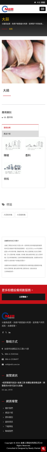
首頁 (11, 29)
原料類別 (9, 417)
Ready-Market (34, 448)
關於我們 (9, 408)
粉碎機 (40, 265)
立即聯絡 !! (23, 297)
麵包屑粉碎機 (18, 268)
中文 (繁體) (41, 2)
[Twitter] (6, 332)
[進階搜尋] (43, 449)
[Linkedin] (9, 332)
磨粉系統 (26, 268)
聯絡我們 (9, 431)
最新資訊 (9, 422)
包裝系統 (32, 268)
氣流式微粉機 (8, 268)
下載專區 (9, 426)
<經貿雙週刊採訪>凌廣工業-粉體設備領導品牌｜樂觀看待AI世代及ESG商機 (23, 384)
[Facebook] (2, 332)
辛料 (6, 179)
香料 (28, 155)
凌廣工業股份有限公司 (30, 443)
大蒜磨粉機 (21, 215)
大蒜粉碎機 (8, 215)
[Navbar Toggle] (43, 9)
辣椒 (6, 155)
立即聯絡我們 (8, 271)
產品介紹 (9, 413)
